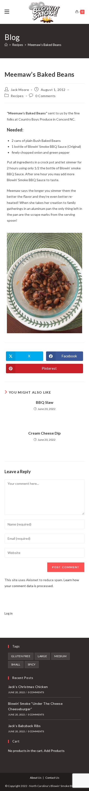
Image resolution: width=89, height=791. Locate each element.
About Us (36, 777)
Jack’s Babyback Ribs (24, 726)
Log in (9, 613)
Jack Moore (20, 90)
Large (42, 656)
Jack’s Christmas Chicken (28, 687)
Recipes (17, 96)
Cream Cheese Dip (44, 433)
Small (15, 664)
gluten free (20, 656)
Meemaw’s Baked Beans (44, 45)
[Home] (6, 45)
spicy (32, 664)
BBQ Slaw (44, 402)
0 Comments (45, 96)
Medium (60, 656)
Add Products (54, 751)
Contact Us (52, 777)
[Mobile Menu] (7, 11)
